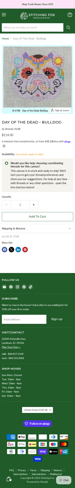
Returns (58, 470)
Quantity (6, 196)
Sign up (56, 319)
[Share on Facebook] (4, 249)
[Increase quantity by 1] (33, 204)
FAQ (11, 470)
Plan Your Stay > (11, 347)
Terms (33, 470)
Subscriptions (20, 474)
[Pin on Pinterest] (25, 249)
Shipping (45, 470)
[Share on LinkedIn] (18, 249)
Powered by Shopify (37, 481)
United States (36, 409)
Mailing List (56, 474)
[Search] (68, 27)
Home (5, 38)
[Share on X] (11, 249)
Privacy (22, 470)
